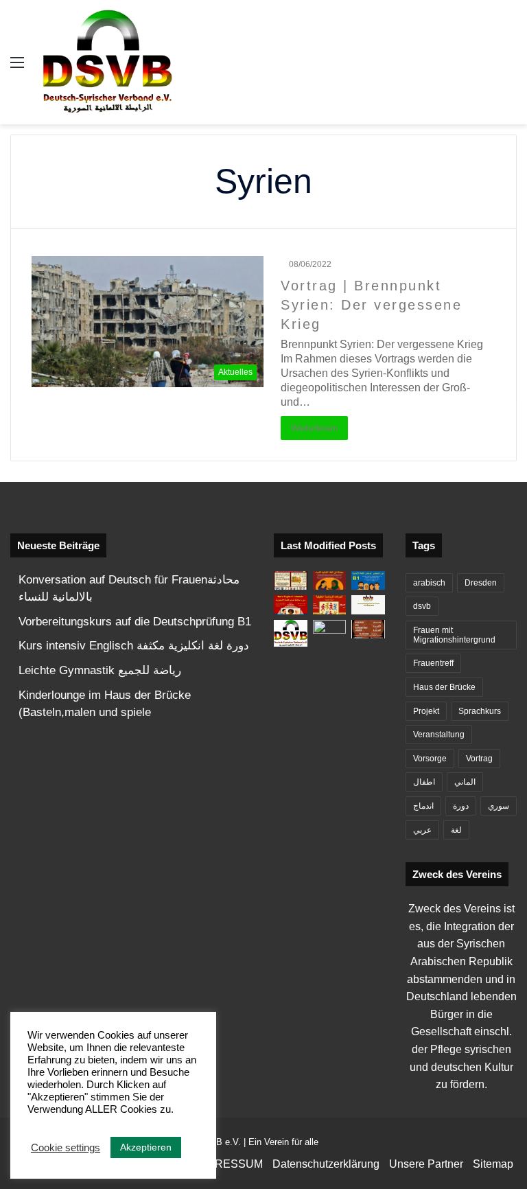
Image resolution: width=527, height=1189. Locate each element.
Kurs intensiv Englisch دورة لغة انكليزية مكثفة (134, 645)
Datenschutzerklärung (325, 1164)
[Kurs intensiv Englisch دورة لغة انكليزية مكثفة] (290, 604)
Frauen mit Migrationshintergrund (454, 635)
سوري (498, 806)
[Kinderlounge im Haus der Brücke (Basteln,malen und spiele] (290, 580)
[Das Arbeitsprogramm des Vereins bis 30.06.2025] (368, 604)
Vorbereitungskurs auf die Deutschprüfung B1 (135, 621)
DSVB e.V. (219, 1142)
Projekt (426, 711)
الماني (465, 782)
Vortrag (479, 758)
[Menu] (17, 67)
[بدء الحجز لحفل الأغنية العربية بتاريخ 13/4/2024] (368, 629)
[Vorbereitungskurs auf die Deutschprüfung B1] (368, 580)
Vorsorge (430, 758)
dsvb (422, 606)
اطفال (424, 782)
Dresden (481, 583)
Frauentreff (433, 663)
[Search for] (510, 67)
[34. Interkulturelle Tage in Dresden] (330, 629)
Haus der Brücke (444, 687)
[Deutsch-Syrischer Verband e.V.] (107, 62)
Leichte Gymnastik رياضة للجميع (100, 670)
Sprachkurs (479, 711)
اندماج (423, 806)
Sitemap (493, 1164)
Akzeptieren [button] (146, 1147)
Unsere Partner (426, 1164)
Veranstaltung (439, 734)
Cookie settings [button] (65, 1147)
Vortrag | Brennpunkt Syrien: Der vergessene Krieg (371, 305)
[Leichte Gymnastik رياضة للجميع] (330, 604)
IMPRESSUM (229, 1164)
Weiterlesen (314, 428)
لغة (456, 830)
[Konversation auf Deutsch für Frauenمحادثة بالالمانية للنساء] (330, 580)
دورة (461, 806)
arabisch (429, 583)
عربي (422, 830)
